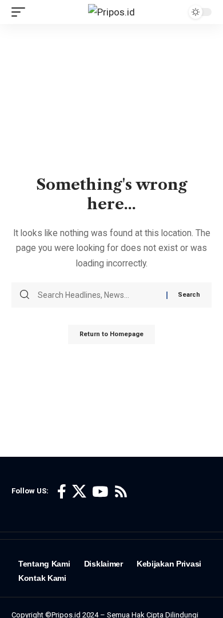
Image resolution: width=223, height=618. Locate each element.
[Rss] (121, 492)
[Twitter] (79, 492)
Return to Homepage (111, 334)
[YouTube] (100, 492)
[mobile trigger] (21, 12)
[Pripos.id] (111, 12)
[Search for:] (97, 295)
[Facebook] (61, 492)
